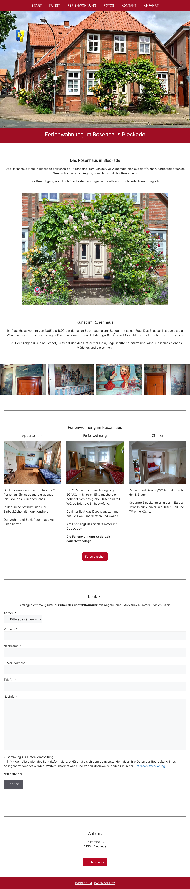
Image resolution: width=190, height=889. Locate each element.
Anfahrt (151, 5)
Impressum (83, 883)
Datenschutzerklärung (149, 766)
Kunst (54, 5)
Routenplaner (95, 862)
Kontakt (129, 5)
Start (37, 5)
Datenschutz (104, 883)
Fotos (109, 5)
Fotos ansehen (95, 556)
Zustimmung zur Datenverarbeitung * (30, 757)
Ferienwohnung (82, 5)
